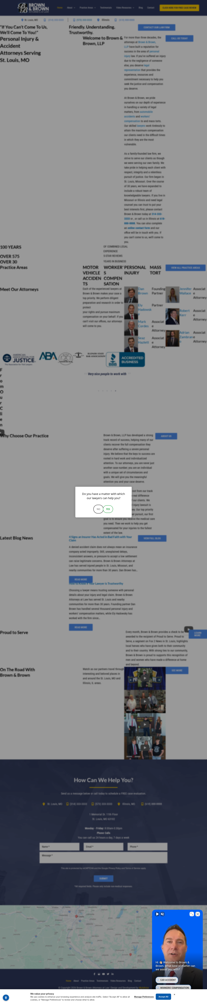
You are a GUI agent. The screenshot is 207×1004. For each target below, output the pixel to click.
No (98, 509)
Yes (108, 509)
